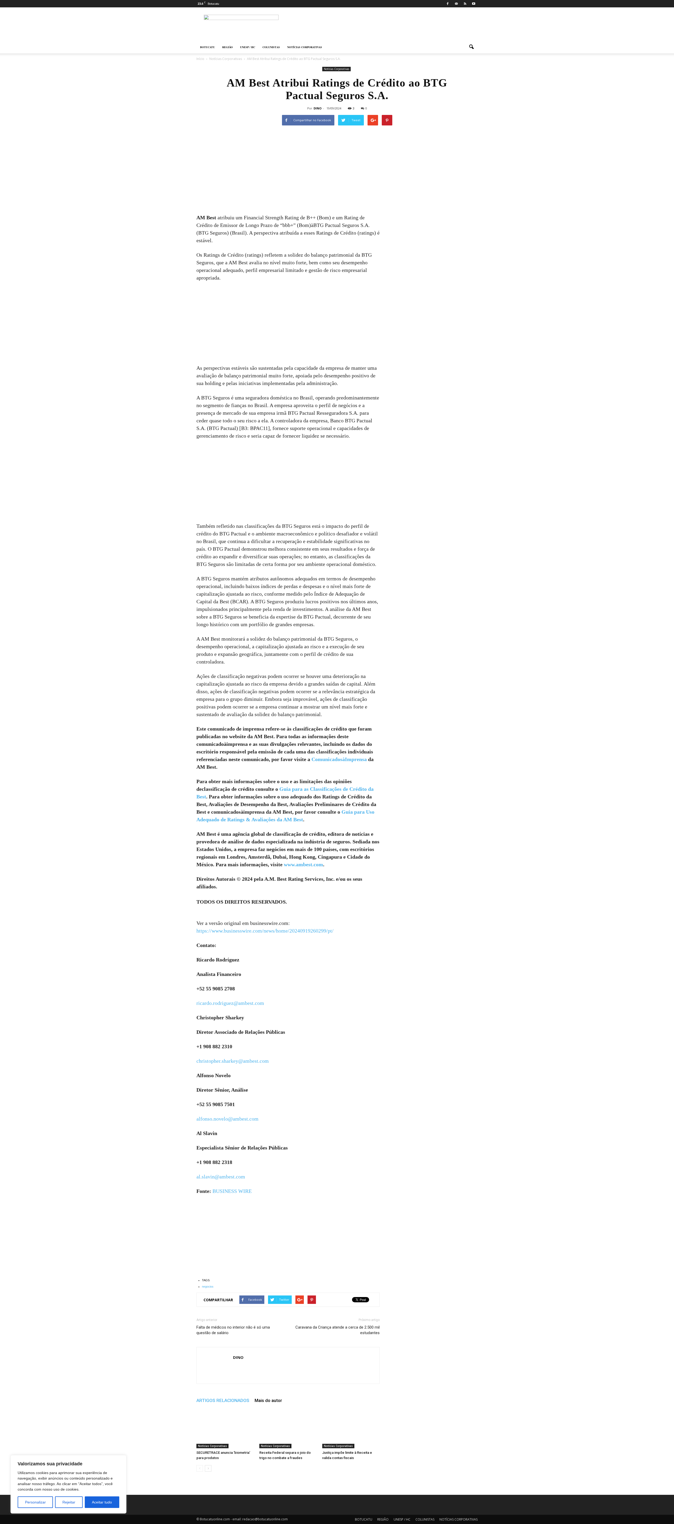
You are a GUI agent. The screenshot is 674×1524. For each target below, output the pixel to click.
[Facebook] (448, 3)
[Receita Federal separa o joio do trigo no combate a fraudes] (288, 1428)
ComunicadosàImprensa (339, 759)
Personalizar (35, 1502)
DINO (317, 108)
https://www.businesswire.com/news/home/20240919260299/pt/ (265, 931)
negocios (208, 1286)
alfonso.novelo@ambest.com (227, 1119)
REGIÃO (227, 47)
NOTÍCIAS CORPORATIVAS (304, 47)
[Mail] (456, 3)
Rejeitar (68, 1502)
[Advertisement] (288, 175)
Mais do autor (268, 1400)
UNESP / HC (247, 47)
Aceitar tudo (102, 1502)
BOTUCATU (207, 47)
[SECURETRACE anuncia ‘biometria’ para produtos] (225, 1428)
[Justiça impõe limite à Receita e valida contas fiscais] (351, 1428)
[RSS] (465, 3)
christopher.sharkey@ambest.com (232, 1061)
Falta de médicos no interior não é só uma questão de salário (233, 1330)
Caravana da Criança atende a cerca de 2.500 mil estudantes (337, 1330)
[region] (68, 1484)
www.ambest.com (303, 864)
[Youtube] (474, 3)
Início (200, 59)
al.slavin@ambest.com (220, 1176)
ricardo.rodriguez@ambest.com (230, 1003)
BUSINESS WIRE (232, 1191)
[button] (471, 47)
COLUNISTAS (271, 47)
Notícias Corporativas (336, 69)
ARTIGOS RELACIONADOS (222, 1400)
